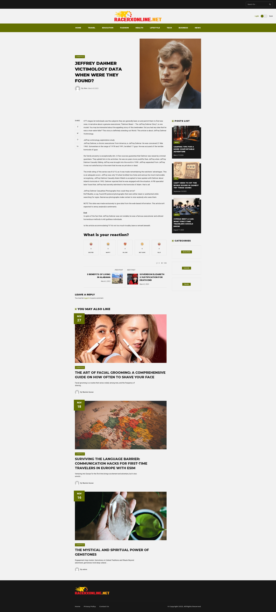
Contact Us (104, 606)
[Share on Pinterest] (77, 139)
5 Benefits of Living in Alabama (98, 275)
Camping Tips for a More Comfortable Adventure (184, 149)
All (176, 178)
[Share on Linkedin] (77, 146)
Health (139, 28)
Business (183, 28)
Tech (169, 28)
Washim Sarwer (87, 392)
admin (83, 569)
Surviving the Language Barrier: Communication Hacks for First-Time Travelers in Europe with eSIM (111, 463)
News (198, 28)
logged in (87, 298)
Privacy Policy (90, 606)
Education (107, 28)
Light (257, 16)
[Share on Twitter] (77, 133)
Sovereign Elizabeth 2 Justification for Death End (152, 277)
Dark (271, 16)
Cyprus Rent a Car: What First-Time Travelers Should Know (184, 222)
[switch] (264, 16)
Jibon (84, 88)
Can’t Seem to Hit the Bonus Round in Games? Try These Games (186, 185)
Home (78, 28)
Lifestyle (155, 28)
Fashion (124, 28)
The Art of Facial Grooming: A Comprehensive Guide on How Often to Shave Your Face (120, 375)
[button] (91, 247)
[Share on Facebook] (77, 126)
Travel (91, 28)
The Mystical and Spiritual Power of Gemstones (112, 552)
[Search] (270, 4)
